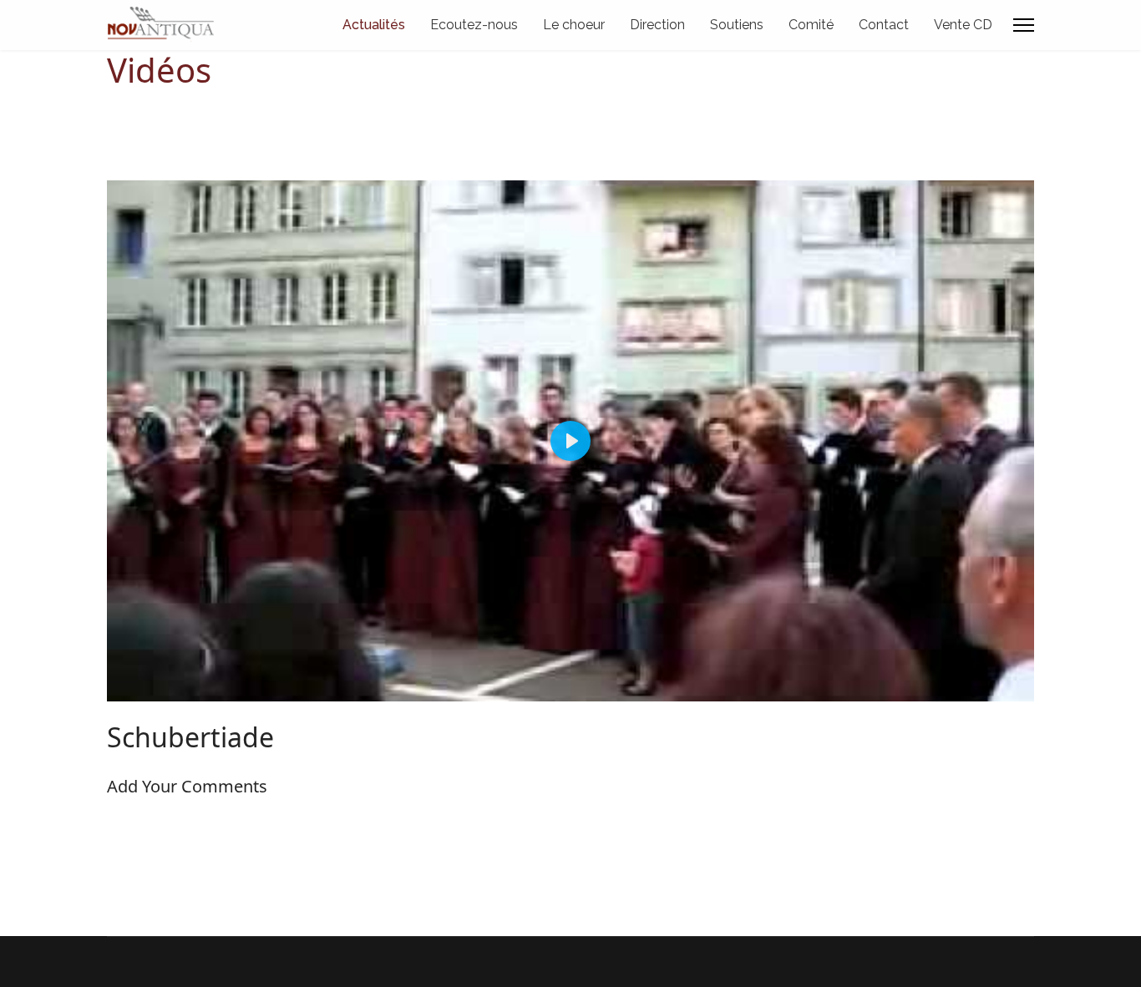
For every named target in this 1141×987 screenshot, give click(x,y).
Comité (811, 25)
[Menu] (1023, 25)
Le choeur (574, 25)
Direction (657, 25)
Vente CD (963, 25)
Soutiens (736, 25)
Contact (884, 25)
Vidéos (159, 70)
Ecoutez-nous (474, 25)
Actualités (373, 25)
